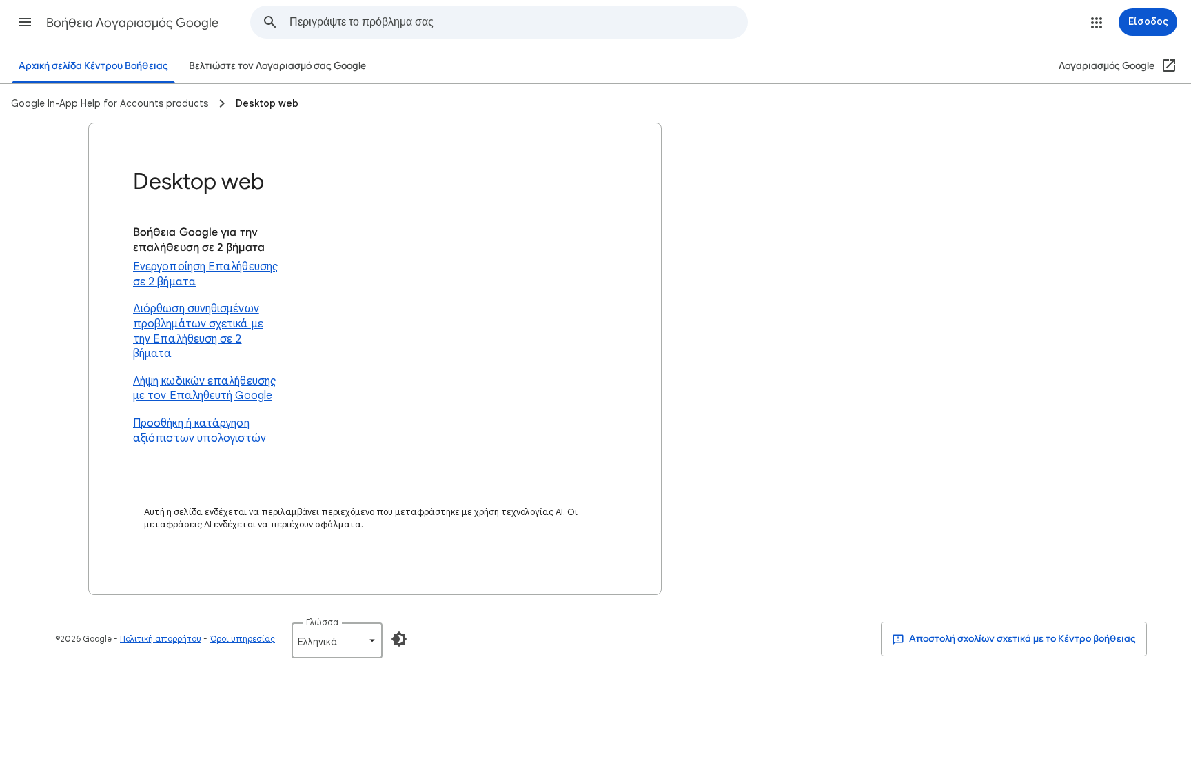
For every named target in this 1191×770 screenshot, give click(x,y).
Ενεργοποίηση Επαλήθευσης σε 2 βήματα (205, 274)
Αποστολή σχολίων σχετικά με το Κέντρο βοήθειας (1021, 639)
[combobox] (518, 22)
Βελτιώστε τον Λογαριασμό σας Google (277, 66)
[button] (24, 22)
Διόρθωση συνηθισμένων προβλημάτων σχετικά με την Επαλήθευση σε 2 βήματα (198, 331)
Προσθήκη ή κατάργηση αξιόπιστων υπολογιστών (199, 430)
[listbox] (337, 640)
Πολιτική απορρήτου (160, 639)
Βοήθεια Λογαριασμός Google (132, 22)
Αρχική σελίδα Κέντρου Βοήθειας (93, 66)
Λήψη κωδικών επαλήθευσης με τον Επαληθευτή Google (204, 388)
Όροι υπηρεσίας (242, 639)
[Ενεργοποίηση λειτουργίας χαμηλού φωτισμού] (399, 639)
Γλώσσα (322, 622)
